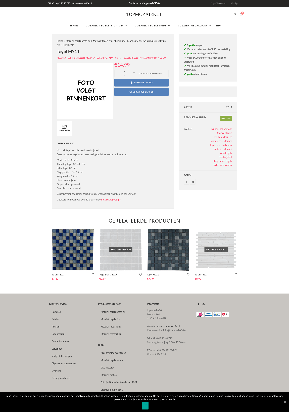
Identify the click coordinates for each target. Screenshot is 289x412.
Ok (145, 404)
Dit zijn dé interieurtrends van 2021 (119, 382)
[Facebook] (186, 182)
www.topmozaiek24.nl (168, 326)
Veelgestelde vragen (62, 356)
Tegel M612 (201, 275)
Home (60, 41)
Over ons (56, 371)
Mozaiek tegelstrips (110, 319)
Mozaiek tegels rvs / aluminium (109, 41)
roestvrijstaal (225, 157)
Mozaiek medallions (111, 327)
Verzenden (57, 349)
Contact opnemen (61, 341)
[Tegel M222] (73, 249)
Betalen (55, 319)
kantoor (228, 129)
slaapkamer (219, 161)
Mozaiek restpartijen (111, 334)
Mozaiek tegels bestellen (78, 41)
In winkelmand (143, 83)
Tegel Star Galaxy (108, 275)
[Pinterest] (193, 182)
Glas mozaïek (107, 368)
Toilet (216, 165)
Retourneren (58, 334)
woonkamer (226, 165)
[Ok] (284, 402)
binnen (214, 129)
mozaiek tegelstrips (111, 200)
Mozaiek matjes (109, 375)
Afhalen (56, 327)
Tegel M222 (58, 275)
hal (221, 129)
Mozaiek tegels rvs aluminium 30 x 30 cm (144, 58)
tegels (229, 161)
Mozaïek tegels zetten (112, 360)
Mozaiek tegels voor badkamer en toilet (221, 145)
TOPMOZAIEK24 (143, 14)
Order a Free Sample (141, 92)
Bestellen (56, 312)
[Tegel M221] (168, 249)
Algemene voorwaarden (64, 363)
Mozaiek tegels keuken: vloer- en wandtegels (221, 137)
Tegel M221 (153, 275)
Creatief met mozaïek (112, 390)
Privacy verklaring (61, 378)
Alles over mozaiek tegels (113, 353)
